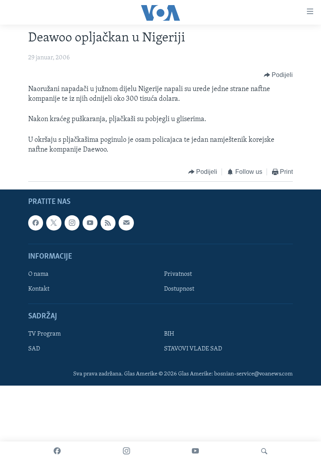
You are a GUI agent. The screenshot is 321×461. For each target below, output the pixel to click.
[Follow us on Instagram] (72, 223)
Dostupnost (179, 289)
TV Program (44, 334)
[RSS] (108, 223)
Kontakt (38, 289)
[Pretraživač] (264, 451)
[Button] (278, 75)
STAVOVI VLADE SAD (193, 349)
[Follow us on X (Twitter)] (53, 223)
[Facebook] (57, 451)
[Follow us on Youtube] (90, 223)
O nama (38, 274)
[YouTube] (195, 451)
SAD (34, 349)
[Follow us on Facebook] (35, 223)
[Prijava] (126, 223)
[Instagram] (126, 451)
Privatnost (178, 274)
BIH (169, 334)
